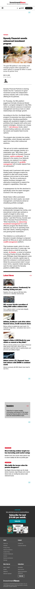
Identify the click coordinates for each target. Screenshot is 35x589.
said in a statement (16, 156)
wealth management (10, 242)
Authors (5, 556)
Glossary (5, 545)
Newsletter (20, 567)
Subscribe (21, 576)
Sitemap (5, 560)
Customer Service (22, 545)
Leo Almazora (8, 77)
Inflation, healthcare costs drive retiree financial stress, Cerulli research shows (17, 323)
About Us (5, 543)
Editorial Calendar (7, 573)
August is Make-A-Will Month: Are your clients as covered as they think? (16, 341)
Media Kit (5, 571)
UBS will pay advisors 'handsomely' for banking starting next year (16, 288)
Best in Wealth (6, 567)
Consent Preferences (8, 554)
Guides (5, 569)
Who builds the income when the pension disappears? (16, 466)
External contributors (8, 558)
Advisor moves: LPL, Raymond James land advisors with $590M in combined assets (16, 363)
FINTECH (5, 34)
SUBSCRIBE (29, 8)
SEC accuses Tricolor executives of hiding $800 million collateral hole (15, 306)
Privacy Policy (6, 547)
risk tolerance (13, 127)
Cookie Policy (6, 551)
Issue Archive (21, 569)
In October (12, 252)
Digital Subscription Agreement (22, 572)
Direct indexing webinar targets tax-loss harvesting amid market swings (17, 452)
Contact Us (20, 543)
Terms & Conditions (7, 549)
